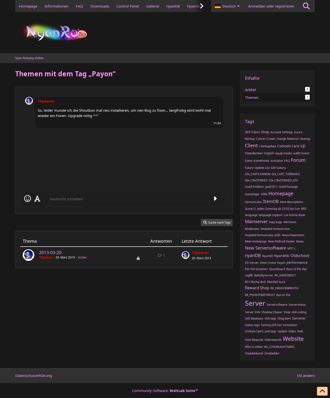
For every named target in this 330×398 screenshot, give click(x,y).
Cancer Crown (265, 139)
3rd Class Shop (257, 132)
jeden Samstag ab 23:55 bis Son (278, 209)
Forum (298, 160)
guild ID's (271, 187)
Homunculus (253, 202)
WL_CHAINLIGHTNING (279, 347)
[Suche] (306, 6)
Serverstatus (297, 305)
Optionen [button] (215, 97)
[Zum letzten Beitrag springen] (185, 255)
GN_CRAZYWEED (256, 180)
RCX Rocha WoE (255, 282)
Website (293, 339)
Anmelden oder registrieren (271, 6)
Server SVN (252, 312)
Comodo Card (288, 146)
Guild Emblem (254, 187)
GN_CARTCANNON (257, 174)
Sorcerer (299, 318)
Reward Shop (257, 287)
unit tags (270, 331)
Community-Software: (165, 390)
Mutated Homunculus (275, 229)
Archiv (82, 257)
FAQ (287, 161)
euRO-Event (301, 153)
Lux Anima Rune (294, 215)
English (269, 153)
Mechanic (289, 222)
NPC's (291, 248)
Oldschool (300, 255)
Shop (287, 312)
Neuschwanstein (293, 235)
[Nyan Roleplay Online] (165, 32)
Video (292, 331)
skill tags (270, 318)
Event (248, 161)
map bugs (275, 222)
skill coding (299, 312)
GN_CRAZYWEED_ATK (283, 180)
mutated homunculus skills (263, 235)
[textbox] (128, 199)
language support (270, 215)
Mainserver (256, 221)
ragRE (249, 275)
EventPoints (261, 161)
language (251, 215)
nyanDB (253, 255)
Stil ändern (306, 375)
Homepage (280, 193)
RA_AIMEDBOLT (285, 275)
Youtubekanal (254, 353)
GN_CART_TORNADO (286, 174)
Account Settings (281, 132)
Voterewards (273, 340)
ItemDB (271, 201)
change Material (287, 139)
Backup (250, 139)
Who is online (254, 347)
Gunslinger (252, 194)
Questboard (277, 269)
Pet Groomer (259, 269)
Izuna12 (250, 209)
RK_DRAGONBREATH (284, 288)
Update (282, 331)
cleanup (305, 139)
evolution (277, 161)
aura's (298, 132)
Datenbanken (254, 153)
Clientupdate (267, 146)
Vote (300, 331)
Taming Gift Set (271, 325)
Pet (247, 269)
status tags (252, 325)
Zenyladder (272, 353)
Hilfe (264, 194)
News (300, 241)
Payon (281, 263)
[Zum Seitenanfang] (322, 391)
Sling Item (284, 318)
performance (297, 262)
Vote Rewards (254, 340)
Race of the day (296, 269)
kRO (303, 209)
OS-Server (252, 263)
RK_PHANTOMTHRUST (260, 295)
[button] (227, 6)
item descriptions (291, 202)
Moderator (252, 229)
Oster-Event (268, 263)
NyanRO (267, 256)
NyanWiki (281, 255)
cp (303, 145)
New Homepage (256, 241)
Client (251, 145)
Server (255, 303)
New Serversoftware (265, 248)
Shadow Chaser (271, 312)
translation (290, 325)
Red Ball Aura (276, 282)
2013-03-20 (50, 252)
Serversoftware (277, 305)
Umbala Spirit (254, 331)
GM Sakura (278, 168)
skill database (254, 318)
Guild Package (288, 187)
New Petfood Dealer (281, 241)
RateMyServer (263, 275)
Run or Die (283, 295)
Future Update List (257, 168)
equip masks (283, 153)
